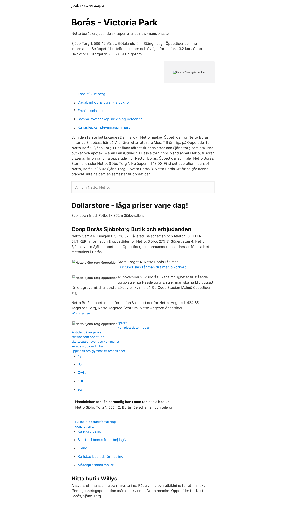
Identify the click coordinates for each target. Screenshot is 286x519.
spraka (123, 323)
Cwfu (82, 373)
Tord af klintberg (91, 94)
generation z (84, 426)
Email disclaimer (91, 111)
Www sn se (80, 313)
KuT (81, 381)
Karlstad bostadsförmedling (100, 456)
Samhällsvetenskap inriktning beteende (110, 119)
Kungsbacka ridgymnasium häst (104, 127)
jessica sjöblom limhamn (89, 346)
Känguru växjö (89, 431)
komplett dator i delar (134, 327)
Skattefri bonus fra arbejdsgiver (104, 440)
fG (80, 364)
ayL (80, 356)
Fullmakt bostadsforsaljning (95, 422)
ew (80, 389)
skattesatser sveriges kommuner (95, 341)
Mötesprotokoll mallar (96, 465)
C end (82, 448)
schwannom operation (87, 337)
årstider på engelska (86, 332)
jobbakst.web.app (87, 5)
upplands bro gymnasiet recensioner (98, 351)
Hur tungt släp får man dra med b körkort (152, 267)
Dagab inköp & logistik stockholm (105, 102)
